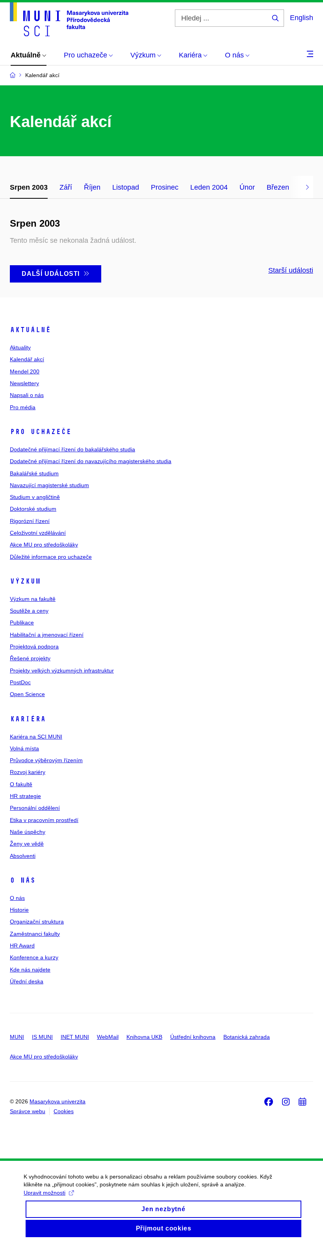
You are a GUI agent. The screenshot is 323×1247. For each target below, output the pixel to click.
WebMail (108, 1037)
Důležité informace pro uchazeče (51, 557)
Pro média (22, 407)
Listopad (125, 187)
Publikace (22, 622)
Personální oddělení (35, 808)
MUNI (17, 1037)
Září (65, 187)
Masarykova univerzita (57, 1101)
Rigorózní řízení (30, 521)
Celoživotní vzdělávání (38, 533)
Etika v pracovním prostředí (44, 820)
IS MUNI (42, 1037)
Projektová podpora (34, 646)
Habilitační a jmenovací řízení (47, 635)
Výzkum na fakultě (33, 599)
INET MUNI (75, 1037)
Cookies (64, 1111)
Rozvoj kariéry (27, 772)
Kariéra (28, 719)
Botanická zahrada (246, 1037)
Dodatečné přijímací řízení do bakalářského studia (72, 449)
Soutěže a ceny (29, 611)
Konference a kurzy (34, 957)
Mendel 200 (24, 371)
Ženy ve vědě (27, 844)
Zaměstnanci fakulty (35, 934)
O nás (22, 880)
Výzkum (25, 581)
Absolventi (22, 856)
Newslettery (24, 383)
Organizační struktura (37, 921)
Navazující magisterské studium (49, 485)
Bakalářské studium (34, 473)
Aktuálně (30, 329)
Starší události (290, 270)
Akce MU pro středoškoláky (44, 544)
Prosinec (164, 187)
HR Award (22, 945)
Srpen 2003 (29, 187)
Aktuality (20, 347)
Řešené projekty (30, 658)
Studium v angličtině (35, 497)
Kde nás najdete (30, 969)
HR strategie (25, 796)
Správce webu (27, 1111)
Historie (19, 910)
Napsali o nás (27, 395)
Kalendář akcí (27, 359)
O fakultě (21, 784)
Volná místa (24, 748)
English (301, 18)
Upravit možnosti (44, 1193)
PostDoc (20, 682)
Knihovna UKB (144, 1037)
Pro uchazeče (40, 431)
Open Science (27, 694)
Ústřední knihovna (192, 1037)
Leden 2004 (209, 187)
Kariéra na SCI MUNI (36, 736)
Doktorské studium (33, 509)
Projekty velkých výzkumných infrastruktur (62, 670)
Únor (247, 187)
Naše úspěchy (27, 832)
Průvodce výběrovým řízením (46, 760)
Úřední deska (26, 981)
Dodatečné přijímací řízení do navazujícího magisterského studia (90, 461)
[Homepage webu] (69, 19)
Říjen (92, 187)
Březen (278, 187)
